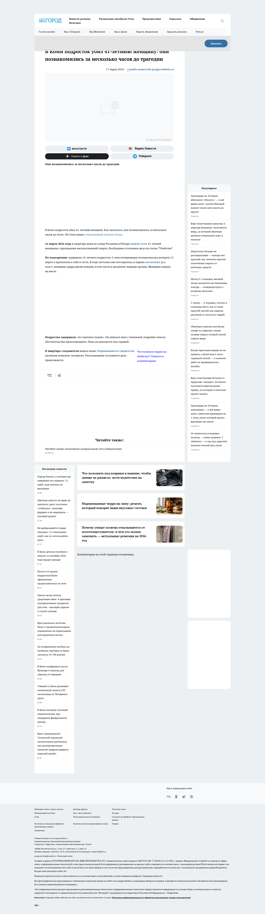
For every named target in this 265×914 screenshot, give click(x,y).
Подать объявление (147, 31)
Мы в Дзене (120, 31)
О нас (36, 817)
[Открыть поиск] (222, 21)
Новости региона (79, 18)
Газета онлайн (47, 31)
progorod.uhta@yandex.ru (45, 856)
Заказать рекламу (177, 31)
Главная (115, 824)
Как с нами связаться (82, 813)
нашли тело (139, 243)
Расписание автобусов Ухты (116, 18)
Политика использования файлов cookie (90, 824)
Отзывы (115, 813)
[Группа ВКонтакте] (77, 149)
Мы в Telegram (72, 31)
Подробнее (172, 892)
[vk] (49, 375)
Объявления (197, 18)
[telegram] (60, 375)
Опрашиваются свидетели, (116, 351)
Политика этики (119, 809)
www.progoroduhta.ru (58, 838)
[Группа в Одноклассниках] (176, 797)
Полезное (75, 22)
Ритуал (200, 31)
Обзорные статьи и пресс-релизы (48, 809)
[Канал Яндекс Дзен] (77, 156)
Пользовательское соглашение (86, 817)
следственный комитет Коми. (104, 234)
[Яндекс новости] (142, 149)
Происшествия (151, 18)
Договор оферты (80, 809)
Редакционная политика (44, 813)
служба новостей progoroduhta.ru (150, 69)
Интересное (39, 830)
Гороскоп (175, 18)
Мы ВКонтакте (97, 31)
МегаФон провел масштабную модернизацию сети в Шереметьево (83, 450)
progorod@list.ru (98, 851)
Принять (216, 43)
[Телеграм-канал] (142, 156)
